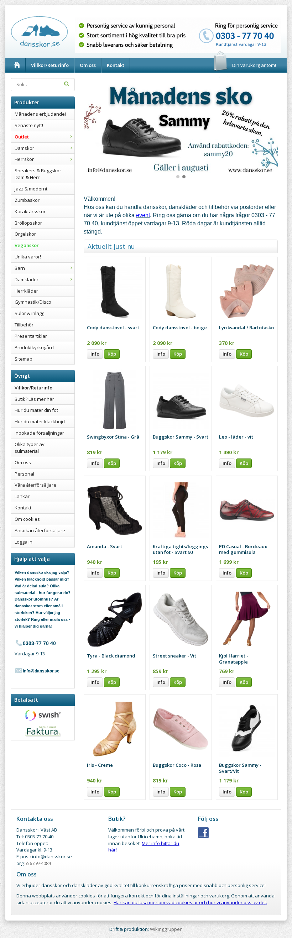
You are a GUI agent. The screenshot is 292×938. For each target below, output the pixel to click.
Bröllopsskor (28, 223)
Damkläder (26, 279)
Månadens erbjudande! (40, 114)
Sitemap (23, 359)
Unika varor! (28, 256)
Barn (20, 268)
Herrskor (24, 159)
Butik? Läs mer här (34, 399)
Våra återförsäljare (35, 485)
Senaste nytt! (29, 125)
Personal (24, 474)
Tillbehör (24, 324)
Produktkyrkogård (34, 347)
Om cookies (27, 519)
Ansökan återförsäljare (40, 530)
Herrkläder (26, 291)
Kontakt (115, 65)
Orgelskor (25, 234)
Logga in (23, 542)
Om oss (88, 65)
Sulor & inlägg (29, 313)
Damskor (24, 148)
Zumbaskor (27, 200)
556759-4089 (38, 863)
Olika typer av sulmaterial (30, 447)
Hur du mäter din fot (36, 410)
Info (94, 354)
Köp (112, 354)
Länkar (22, 496)
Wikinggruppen (166, 929)
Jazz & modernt (31, 188)
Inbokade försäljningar (39, 433)
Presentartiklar (31, 336)
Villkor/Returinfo (50, 65)
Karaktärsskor (30, 211)
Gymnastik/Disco (33, 302)
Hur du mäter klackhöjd (40, 421)
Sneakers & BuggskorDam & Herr (38, 173)
